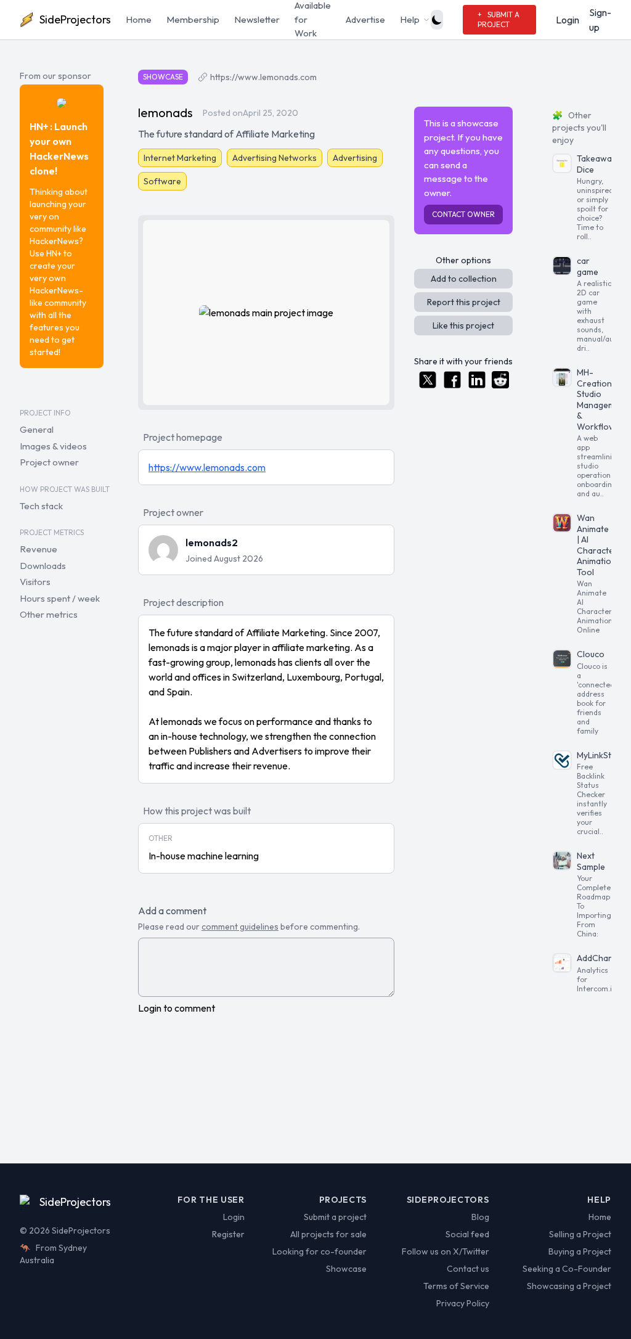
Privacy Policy (462, 1303)
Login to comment (176, 1008)
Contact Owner (463, 214)
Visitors (35, 582)
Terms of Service (456, 1286)
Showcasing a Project (569, 1286)
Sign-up (600, 19)
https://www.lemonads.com (263, 77)
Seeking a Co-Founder (567, 1268)
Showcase (346, 1268)
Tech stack (41, 506)
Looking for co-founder (319, 1251)
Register (228, 1234)
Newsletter (257, 19)
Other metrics (49, 614)
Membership (192, 19)
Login (567, 20)
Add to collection (464, 278)
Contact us (468, 1268)
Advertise (365, 19)
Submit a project (335, 1216)
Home (139, 19)
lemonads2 (211, 542)
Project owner (49, 462)
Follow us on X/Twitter (445, 1251)
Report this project (463, 302)
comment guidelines (240, 926)
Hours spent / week (60, 598)
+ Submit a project (498, 19)
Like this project (463, 325)
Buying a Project (579, 1251)
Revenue (38, 549)
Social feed (467, 1234)
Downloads (43, 565)
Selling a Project (580, 1234)
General (37, 429)
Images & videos (53, 446)
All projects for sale (328, 1234)
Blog (480, 1216)
